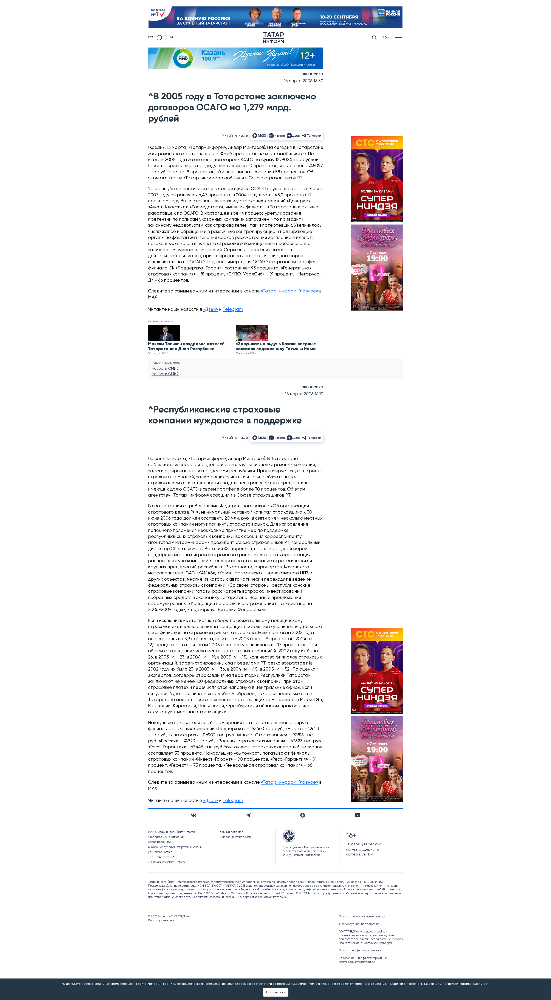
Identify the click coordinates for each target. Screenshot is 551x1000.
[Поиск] (374, 37)
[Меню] (399, 37)
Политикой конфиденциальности (466, 983)
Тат (172, 37)
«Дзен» (210, 309)
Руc (151, 37)
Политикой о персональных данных (413, 983)
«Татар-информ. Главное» (289, 291)
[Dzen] (302, 815)
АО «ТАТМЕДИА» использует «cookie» (363, 931)
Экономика (312, 74)
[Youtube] (357, 815)
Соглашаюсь (275, 992)
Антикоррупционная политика (359, 924)
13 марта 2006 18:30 (303, 81)
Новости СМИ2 (165, 369)
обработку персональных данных (361, 983)
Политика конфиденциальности (360, 950)
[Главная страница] (273, 37)
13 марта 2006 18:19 (304, 394)
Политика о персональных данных (362, 916)
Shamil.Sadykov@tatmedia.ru (357, 962)
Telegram (233, 309)
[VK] (193, 815)
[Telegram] (248, 815)
